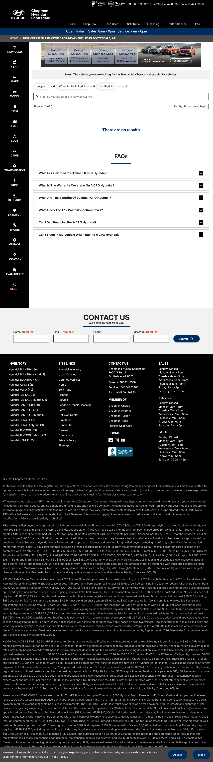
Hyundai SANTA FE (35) (23, 410)
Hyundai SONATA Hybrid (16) (27, 425)
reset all (123, 86)
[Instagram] (116, 440)
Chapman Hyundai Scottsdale (40, 14)
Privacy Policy (67, 440)
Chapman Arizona (119, 410)
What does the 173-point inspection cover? (71, 210)
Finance (63, 394)
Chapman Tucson (119, 415)
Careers (63, 430)
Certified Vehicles (69, 379)
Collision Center (68, 415)
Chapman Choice (119, 405)
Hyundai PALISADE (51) (23, 394)
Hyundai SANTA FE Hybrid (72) (28, 415)
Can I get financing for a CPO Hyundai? (67, 222)
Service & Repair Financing (75, 405)
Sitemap (64, 445)
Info (197, 24)
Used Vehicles (67, 374)
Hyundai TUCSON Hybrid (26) (27, 435)
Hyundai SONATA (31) (22, 420)
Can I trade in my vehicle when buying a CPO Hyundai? (79, 234)
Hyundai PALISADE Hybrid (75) (28, 399)
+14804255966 (128, 387)
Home (72, 24)
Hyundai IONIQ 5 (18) (21, 384)
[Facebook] (110, 440)
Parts (62, 410)
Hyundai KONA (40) (21, 389)
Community (66, 435)
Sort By (177, 106)
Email (63, 331)
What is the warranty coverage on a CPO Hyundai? (76, 185)
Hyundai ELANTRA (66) (23, 369)
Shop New (89, 24)
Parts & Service (177, 24)
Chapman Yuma (118, 420)
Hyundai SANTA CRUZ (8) (25, 405)
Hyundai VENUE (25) (22, 440)
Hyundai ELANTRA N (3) (24, 379)
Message (146, 331)
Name (24, 331)
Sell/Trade (133, 24)
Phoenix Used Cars (120, 425)
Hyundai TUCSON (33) (23, 430)
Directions (65, 420)
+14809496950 (126, 392)
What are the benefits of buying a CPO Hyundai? (75, 197)
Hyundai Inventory (70, 369)
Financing (153, 24)
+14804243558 (126, 382)
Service (63, 399)
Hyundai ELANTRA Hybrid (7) (27, 374)
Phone (97, 331)
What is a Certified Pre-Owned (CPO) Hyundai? (73, 173)
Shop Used (111, 24)
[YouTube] (123, 440)
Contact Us (65, 425)
